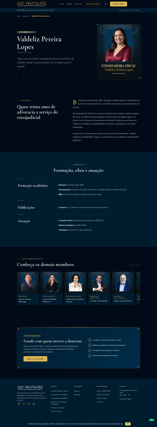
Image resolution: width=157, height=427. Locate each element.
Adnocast (77, 394)
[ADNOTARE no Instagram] (19, 404)
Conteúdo (69, 4)
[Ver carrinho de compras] (106, 4)
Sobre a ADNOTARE (104, 391)
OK (127, 424)
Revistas (77, 391)
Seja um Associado (92, 4)
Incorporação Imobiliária (59, 398)
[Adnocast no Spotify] (34, 404)
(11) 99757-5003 (125, 399)
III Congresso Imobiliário (59, 394)
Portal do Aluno (118, 4)
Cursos (61, 4)
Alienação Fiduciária (58, 408)
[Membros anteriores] (131, 264)
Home (19, 16)
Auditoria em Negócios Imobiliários (58, 403)
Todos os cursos (56, 411)
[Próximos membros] (137, 264)
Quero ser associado (35, 359)
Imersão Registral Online (59, 391)
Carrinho (100, 402)
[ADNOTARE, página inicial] (32, 4)
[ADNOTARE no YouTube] (29, 404)
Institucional (78, 4)
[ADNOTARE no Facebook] (24, 404)
